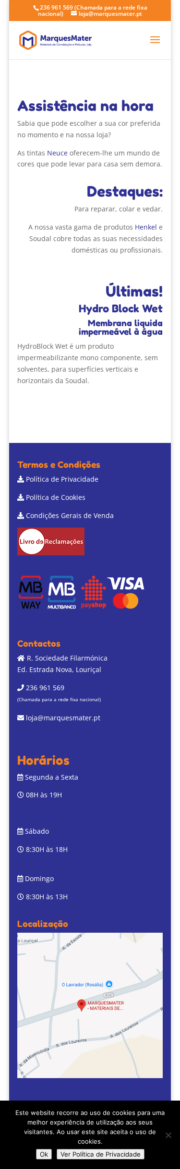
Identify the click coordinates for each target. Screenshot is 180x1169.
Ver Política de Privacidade (100, 1154)
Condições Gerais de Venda (70, 515)
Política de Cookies (55, 497)
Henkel (146, 227)
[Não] (168, 1135)
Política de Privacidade (62, 479)
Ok (44, 1154)
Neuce (57, 152)
